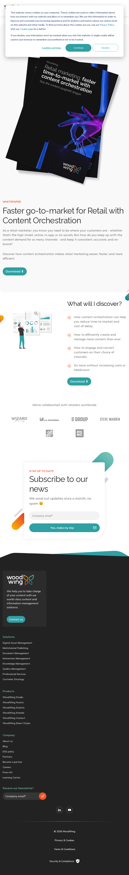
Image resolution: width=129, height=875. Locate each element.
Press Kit (8, 772)
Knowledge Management (16, 663)
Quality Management (14, 668)
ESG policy (8, 751)
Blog (5, 746)
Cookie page (26, 29)
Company (9, 735)
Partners (7, 756)
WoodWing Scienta (13, 707)
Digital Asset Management (17, 642)
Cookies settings (51, 47)
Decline (106, 47)
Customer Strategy (13, 679)
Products (8, 691)
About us (8, 741)
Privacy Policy (107, 24)
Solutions (9, 636)
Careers (7, 767)
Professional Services (14, 674)
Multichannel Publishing (15, 648)
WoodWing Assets (13, 702)
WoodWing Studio (13, 697)
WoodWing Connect (14, 717)
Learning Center (11, 777)
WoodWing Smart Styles (16, 723)
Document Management (16, 653)
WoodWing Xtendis (13, 712)
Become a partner (12, 761)
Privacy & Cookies (64, 840)
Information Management (16, 658)
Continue (78, 47)
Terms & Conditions (64, 849)
